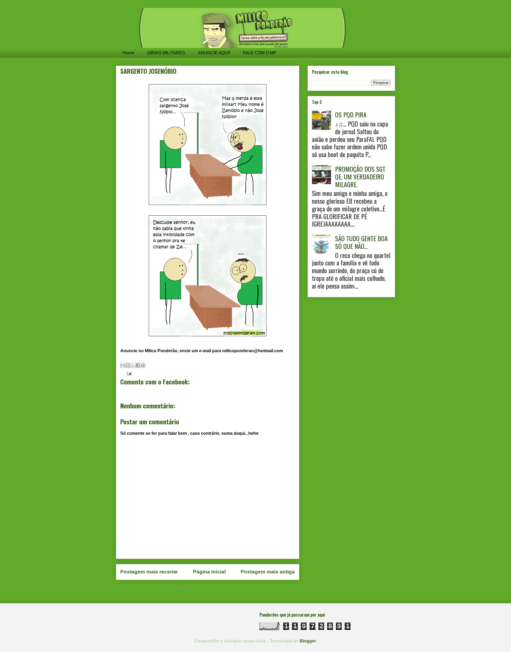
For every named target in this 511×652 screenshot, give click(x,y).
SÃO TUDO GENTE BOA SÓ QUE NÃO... (361, 242)
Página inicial (209, 572)
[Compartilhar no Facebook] (138, 365)
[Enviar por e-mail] (122, 365)
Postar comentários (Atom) (216, 587)
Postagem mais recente (149, 572)
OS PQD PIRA (350, 114)
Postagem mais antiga (268, 572)
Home (128, 53)
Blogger (308, 641)
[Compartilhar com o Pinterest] (143, 365)
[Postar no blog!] (127, 365)
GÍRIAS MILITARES (166, 53)
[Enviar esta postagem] (128, 373)
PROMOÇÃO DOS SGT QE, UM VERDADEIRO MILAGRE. (360, 176)
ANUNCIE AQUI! (214, 53)
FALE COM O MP (259, 53)
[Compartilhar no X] (132, 365)
